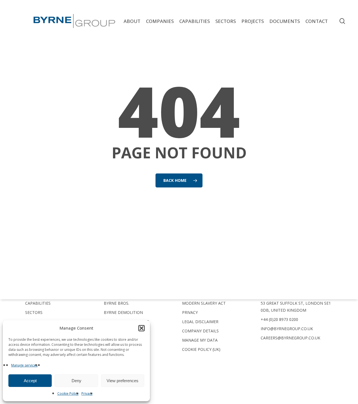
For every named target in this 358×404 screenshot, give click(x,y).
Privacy (87, 393)
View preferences (122, 380)
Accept (30, 380)
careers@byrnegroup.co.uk (290, 337)
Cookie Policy (68, 393)
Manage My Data (200, 340)
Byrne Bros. (116, 303)
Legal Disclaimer (200, 321)
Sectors (34, 312)
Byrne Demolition (123, 312)
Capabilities (38, 303)
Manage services (24, 365)
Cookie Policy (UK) (201, 349)
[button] (141, 328)
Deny (76, 380)
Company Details (200, 330)
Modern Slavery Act (204, 303)
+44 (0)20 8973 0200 (279, 319)
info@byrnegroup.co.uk (287, 328)
